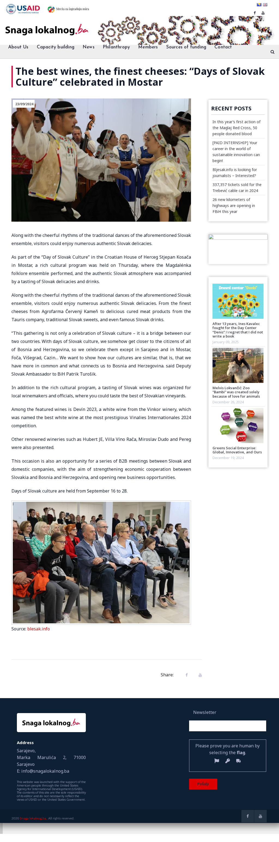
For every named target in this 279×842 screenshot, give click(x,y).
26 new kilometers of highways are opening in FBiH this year (234, 205)
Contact (223, 47)
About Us (18, 47)
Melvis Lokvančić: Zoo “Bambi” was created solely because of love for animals (236, 392)
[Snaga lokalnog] (46, 26)
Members (148, 47)
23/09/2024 (24, 103)
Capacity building (55, 47)
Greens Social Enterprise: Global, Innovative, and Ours (237, 449)
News (89, 47)
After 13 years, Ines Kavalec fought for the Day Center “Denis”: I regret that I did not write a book (238, 330)
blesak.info (38, 629)
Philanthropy (116, 47)
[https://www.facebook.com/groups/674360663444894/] (255, 12)
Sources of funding (186, 47)
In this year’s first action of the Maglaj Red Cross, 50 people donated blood (236, 127)
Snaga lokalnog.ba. (33, 818)
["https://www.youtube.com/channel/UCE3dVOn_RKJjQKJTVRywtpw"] (263, 12)
